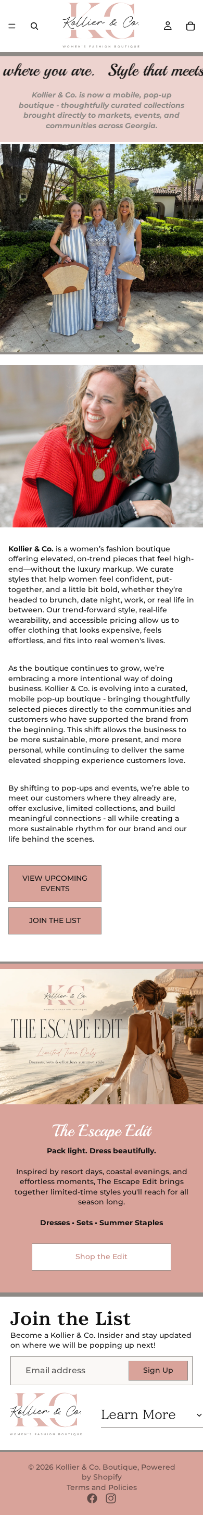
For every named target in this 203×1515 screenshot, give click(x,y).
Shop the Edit (101, 1256)
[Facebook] (92, 1498)
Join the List (55, 920)
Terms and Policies (102, 1487)
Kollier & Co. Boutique (96, 1467)
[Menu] (12, 26)
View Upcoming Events (54, 883)
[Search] (34, 26)
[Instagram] (111, 1498)
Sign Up (158, 1370)
